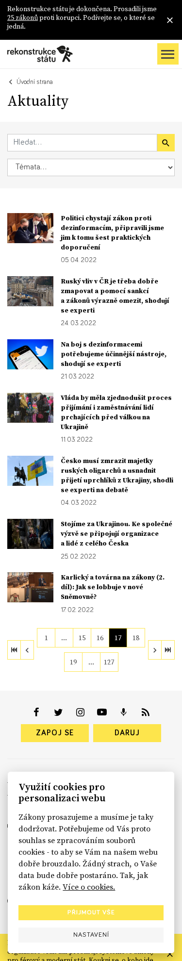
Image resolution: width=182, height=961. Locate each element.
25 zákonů (22, 17)
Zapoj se (55, 733)
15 (82, 638)
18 (135, 638)
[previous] (27, 650)
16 (100, 638)
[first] (14, 650)
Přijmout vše (91, 912)
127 (109, 662)
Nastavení (91, 934)
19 (73, 662)
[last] (168, 650)
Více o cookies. (89, 886)
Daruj (127, 733)
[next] (155, 650)
